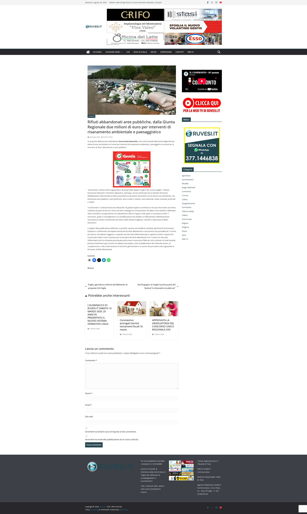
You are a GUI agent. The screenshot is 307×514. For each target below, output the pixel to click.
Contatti (180, 52)
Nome (88, 393)
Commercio (186, 191)
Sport (184, 235)
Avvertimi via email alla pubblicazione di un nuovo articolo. (112, 439)
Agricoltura (186, 175)
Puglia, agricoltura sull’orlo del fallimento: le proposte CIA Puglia (108, 286)
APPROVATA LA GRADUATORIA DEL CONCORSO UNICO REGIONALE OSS (163, 325)
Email (88, 405)
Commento (91, 360)
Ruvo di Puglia (140, 52)
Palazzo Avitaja (188, 211)
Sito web (89, 416)
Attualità (91, 116)
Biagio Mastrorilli (188, 187)
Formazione (186, 207)
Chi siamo (97, 52)
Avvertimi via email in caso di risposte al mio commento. (110, 431)
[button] (121, 52)
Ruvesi (184, 231)
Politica (185, 215)
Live (128, 52)
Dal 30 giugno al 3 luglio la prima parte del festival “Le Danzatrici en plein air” (156, 286)
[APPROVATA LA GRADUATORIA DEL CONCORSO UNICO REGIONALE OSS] (164, 303)
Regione (185, 223)
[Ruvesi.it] (88, 52)
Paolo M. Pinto (108, 137)
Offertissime (166, 52)
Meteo (153, 52)
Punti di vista (187, 219)
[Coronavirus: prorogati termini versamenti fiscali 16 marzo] (131, 303)
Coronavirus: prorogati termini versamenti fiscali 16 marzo (131, 325)
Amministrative (188, 179)
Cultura (184, 199)
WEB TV (191, 52)
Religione (185, 227)
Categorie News (112, 52)
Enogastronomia (188, 203)
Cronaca (185, 195)
